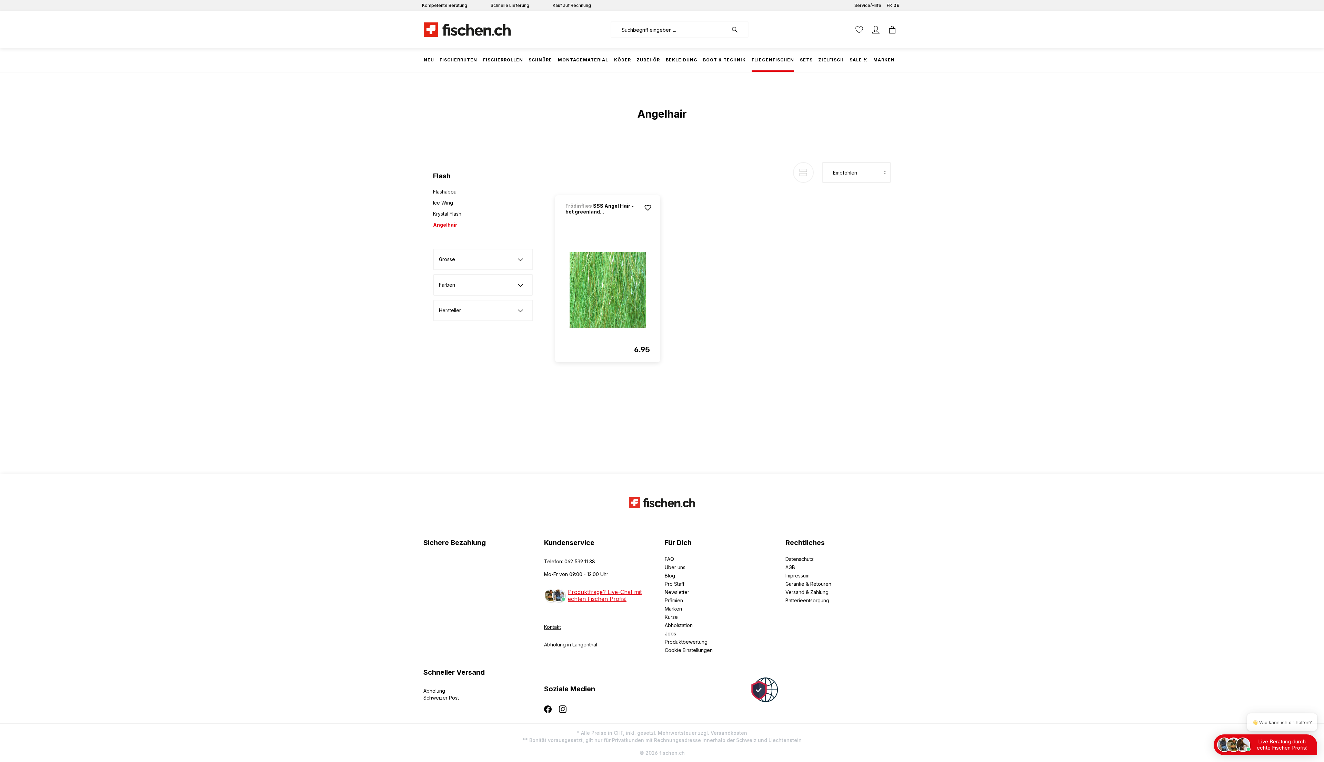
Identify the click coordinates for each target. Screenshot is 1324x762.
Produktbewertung (686, 642)
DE (896, 5)
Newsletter (677, 592)
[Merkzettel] (859, 30)
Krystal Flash (447, 214)
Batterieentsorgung (807, 600)
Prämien (674, 600)
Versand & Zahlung (807, 592)
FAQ (669, 559)
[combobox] (669, 29)
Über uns (675, 567)
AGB (790, 567)
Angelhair (445, 225)
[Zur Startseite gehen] (467, 29)
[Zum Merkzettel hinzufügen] (648, 208)
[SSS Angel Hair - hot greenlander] (607, 290)
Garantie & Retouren (808, 584)
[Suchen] (738, 29)
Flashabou (445, 192)
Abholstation (679, 625)
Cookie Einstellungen (689, 650)
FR (889, 5)
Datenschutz (799, 559)
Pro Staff (674, 584)
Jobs (670, 633)
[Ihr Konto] (875, 30)
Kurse (671, 617)
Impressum (797, 575)
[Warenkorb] (892, 30)
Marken (673, 609)
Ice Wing (443, 203)
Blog (670, 575)
